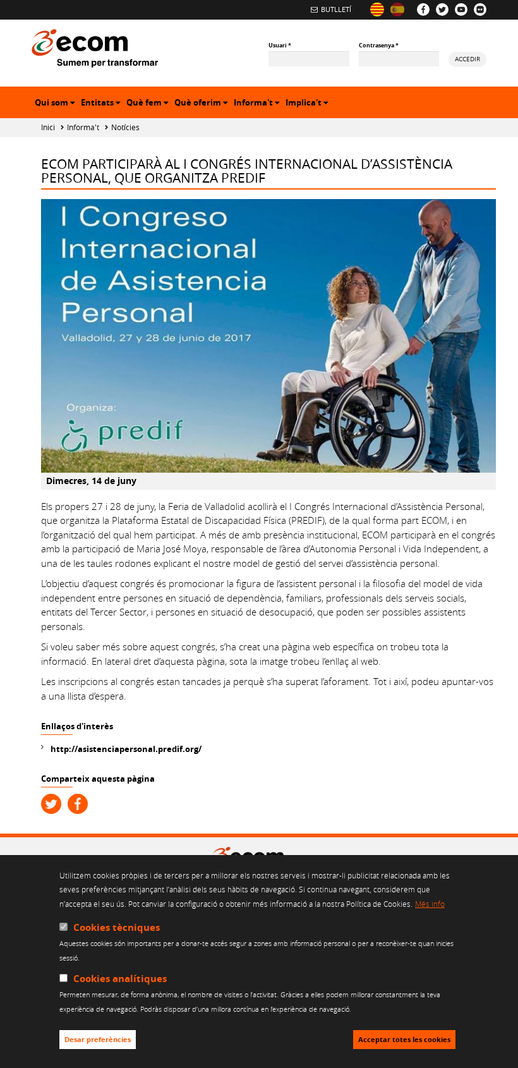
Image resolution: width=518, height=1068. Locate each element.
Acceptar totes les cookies (404, 1040)
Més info (430, 904)
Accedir (467, 58)
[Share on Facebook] (78, 804)
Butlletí (336, 9)
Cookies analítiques (120, 978)
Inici (48, 127)
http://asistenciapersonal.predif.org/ (126, 749)
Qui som (56, 104)
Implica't (308, 104)
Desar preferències (97, 1040)
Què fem (148, 104)
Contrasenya (379, 45)
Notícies (125, 127)
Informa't (258, 104)
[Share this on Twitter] (51, 804)
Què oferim (202, 104)
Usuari (279, 45)
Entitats (102, 104)
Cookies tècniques (116, 927)
